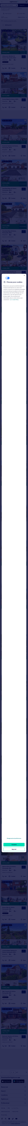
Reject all (14, 849)
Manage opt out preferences (14, 838)
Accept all (14, 844)
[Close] (24, 275)
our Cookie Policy (14, 299)
